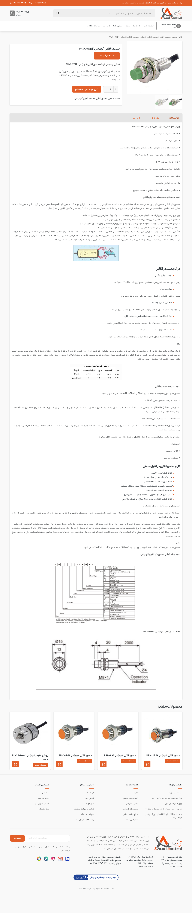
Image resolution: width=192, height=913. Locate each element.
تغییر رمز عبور (43, 798)
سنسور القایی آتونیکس (149, 37)
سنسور (174, 37)
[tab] (174, 118)
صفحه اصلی (148, 25)
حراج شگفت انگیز (130, 814)
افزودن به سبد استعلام (86, 89)
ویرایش (18, 15)
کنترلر (136, 792)
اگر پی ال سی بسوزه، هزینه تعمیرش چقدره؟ (164, 809)
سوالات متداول (93, 25)
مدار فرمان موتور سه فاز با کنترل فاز (167, 798)
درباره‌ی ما (89, 803)
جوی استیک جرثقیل (173, 803)
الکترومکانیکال (132, 803)
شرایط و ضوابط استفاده (84, 809)
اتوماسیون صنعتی (130, 798)
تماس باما (118, 25)
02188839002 (176, 866)
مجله (128, 25)
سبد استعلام (44, 809)
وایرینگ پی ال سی (174, 792)
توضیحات (174, 118)
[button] (147, 764)
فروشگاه (136, 25)
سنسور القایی (164, 37)
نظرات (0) (154, 118)
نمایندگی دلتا (132, 819)
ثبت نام (45, 792)
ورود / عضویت (22, 11)
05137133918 (96, 863)
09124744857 (39, 3)
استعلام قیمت (107, 56)
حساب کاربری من (41, 803)
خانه (180, 37)
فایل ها (136, 118)
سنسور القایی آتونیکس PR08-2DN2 (123, 37)
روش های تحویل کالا (85, 819)
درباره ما (106, 25)
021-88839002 (19, 3)
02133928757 (146, 866)
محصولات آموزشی (130, 809)
